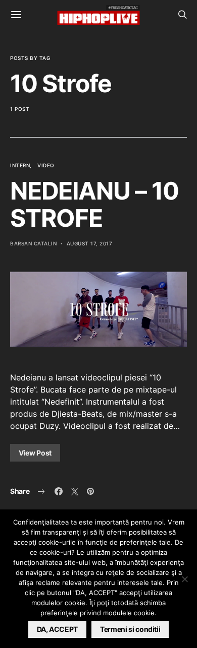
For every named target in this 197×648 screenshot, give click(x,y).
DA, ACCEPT (57, 629)
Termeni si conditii (130, 629)
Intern (20, 165)
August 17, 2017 (90, 243)
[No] (184, 579)
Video (46, 165)
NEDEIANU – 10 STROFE (94, 204)
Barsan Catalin (33, 243)
